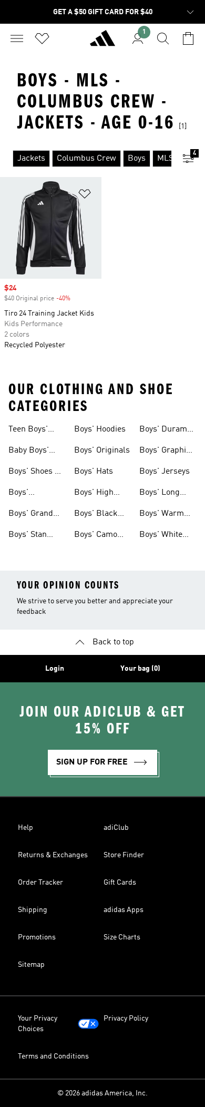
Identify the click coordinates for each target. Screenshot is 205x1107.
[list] (85, 158)
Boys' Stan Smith (27, 536)
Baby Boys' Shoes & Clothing (28, 451)
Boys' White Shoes (160, 536)
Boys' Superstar (26, 493)
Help (25, 827)
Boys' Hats (93, 471)
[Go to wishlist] (42, 38)
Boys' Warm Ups (161, 515)
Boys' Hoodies (100, 429)
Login (54, 668)
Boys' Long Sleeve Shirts (163, 493)
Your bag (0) (140, 668)
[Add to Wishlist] (84, 195)
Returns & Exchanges (53, 855)
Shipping (32, 910)
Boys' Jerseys (164, 471)
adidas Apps (124, 910)
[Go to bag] (188, 38)
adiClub (116, 827)
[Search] (163, 38)
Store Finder (124, 855)
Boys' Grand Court (30, 515)
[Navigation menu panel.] (16, 38)
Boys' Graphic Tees (164, 451)
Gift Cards (120, 882)
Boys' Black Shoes (96, 515)
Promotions (37, 937)
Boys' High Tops (94, 493)
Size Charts (122, 937)
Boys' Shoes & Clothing (34, 472)
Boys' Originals (102, 450)
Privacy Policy (126, 1018)
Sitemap (31, 964)
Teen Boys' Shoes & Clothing (28, 430)
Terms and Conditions (53, 1056)
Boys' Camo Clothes (95, 536)
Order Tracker (40, 882)
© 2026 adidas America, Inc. (102, 1093)
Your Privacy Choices (37, 1024)
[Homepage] (102, 42)
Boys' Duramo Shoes (165, 430)
